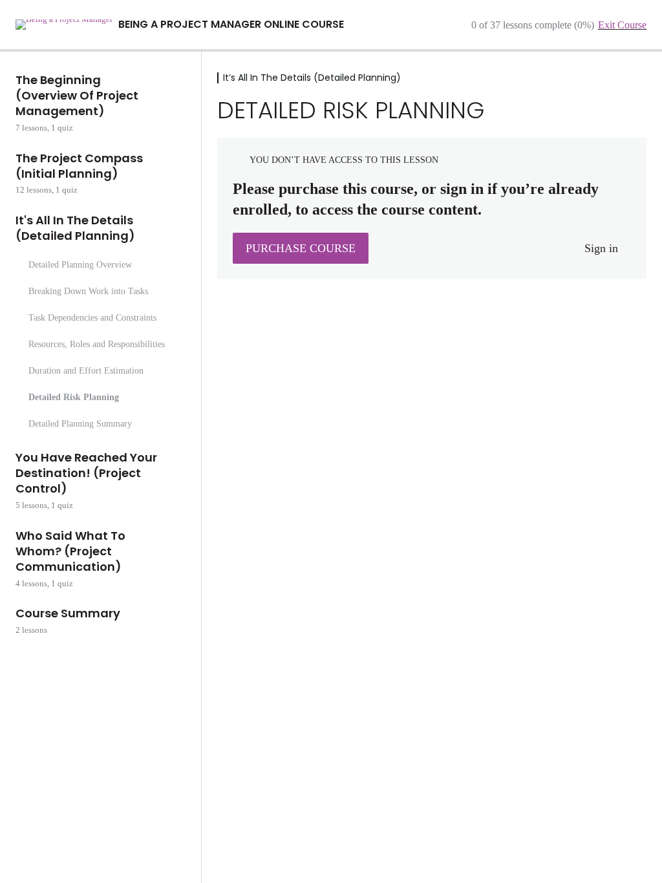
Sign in (601, 248)
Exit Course (622, 24)
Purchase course (301, 248)
